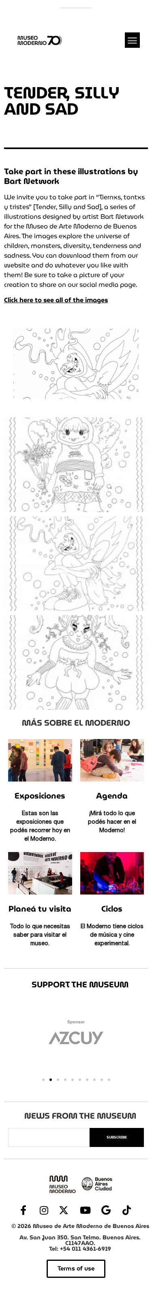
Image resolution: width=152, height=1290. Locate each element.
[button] (132, 40)
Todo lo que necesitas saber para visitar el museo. (40, 935)
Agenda (112, 795)
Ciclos (111, 908)
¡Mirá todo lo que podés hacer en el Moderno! (112, 822)
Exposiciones (40, 795)
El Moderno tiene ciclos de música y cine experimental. (112, 935)
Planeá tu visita (40, 908)
